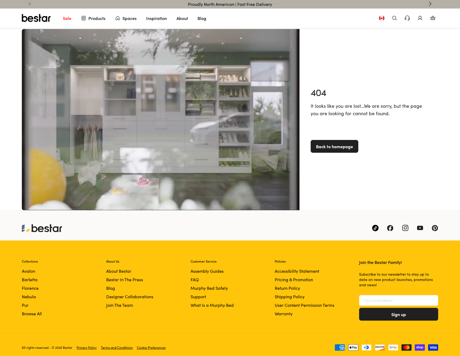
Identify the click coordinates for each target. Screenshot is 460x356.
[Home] (36, 18)
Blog (202, 18)
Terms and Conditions (117, 347)
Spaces (129, 18)
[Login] (420, 18)
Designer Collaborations (129, 296)
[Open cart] (433, 18)
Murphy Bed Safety (209, 288)
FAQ (195, 279)
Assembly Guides (207, 271)
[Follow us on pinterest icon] (435, 228)
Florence (30, 288)
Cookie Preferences (151, 347)
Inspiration (156, 18)
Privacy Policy (87, 347)
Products (96, 18)
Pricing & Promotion (294, 279)
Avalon (28, 271)
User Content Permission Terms (304, 305)
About (182, 18)
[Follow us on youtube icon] (420, 228)
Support (198, 296)
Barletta (30, 279)
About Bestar (118, 271)
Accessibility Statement (297, 271)
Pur (25, 305)
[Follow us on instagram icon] (405, 228)
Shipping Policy (290, 296)
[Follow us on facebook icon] (390, 228)
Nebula (29, 296)
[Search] (394, 18)
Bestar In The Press (124, 279)
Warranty (284, 313)
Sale (67, 18)
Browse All (32, 313)
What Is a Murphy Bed (212, 305)
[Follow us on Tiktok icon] (375, 228)
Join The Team (119, 305)
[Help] (407, 18)
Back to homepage (334, 146)
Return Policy (287, 288)
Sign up (398, 314)
